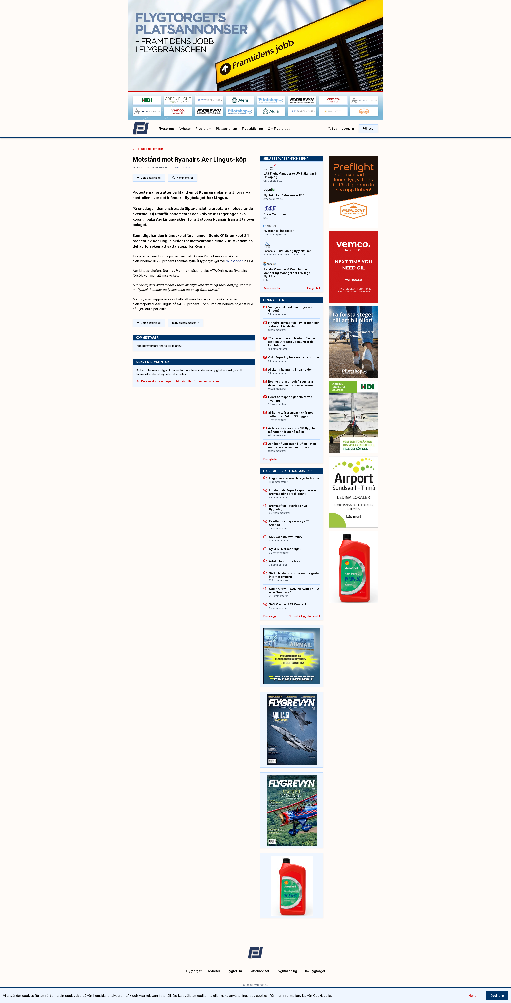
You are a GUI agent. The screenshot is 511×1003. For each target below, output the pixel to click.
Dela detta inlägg (151, 177)
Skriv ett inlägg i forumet (303, 616)
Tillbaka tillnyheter (149, 148)
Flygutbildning (252, 129)
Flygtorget (166, 129)
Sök (334, 128)
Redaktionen (183, 167)
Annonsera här (272, 288)
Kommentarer (185, 177)
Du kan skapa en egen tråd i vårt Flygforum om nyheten (180, 381)
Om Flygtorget (279, 129)
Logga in (348, 128)
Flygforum (203, 129)
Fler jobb (312, 288)
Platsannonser (226, 129)
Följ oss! (368, 128)
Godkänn (497, 996)
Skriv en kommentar (184, 322)
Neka (472, 996)
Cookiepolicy (322, 996)
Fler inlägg (269, 616)
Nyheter (185, 129)
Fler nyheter (270, 459)
